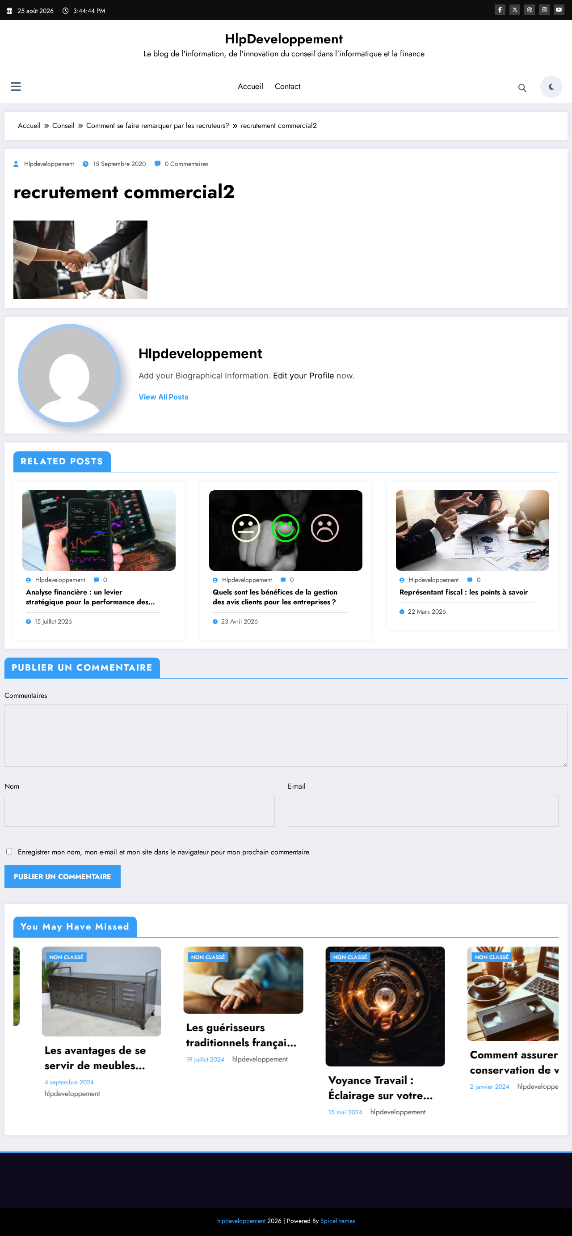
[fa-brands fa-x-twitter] (514, 9)
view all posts (164, 397)
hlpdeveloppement (49, 163)
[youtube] (559, 9)
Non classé (116, 957)
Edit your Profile (303, 375)
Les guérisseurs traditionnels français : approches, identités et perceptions (150, 1035)
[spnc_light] (551, 87)
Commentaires (25, 695)
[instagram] (544, 9)
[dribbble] (529, 9)
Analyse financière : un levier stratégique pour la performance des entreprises (87, 597)
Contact (287, 86)
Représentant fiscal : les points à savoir (464, 592)
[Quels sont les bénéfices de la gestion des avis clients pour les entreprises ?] (285, 530)
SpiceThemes (337, 1220)
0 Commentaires (187, 163)
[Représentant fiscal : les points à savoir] (472, 530)
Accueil (250, 86)
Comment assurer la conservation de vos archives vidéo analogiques (428, 1062)
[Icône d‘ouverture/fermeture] (15, 87)
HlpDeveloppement (284, 38)
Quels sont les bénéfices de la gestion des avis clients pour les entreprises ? (275, 597)
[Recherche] (522, 88)
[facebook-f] (500, 9)
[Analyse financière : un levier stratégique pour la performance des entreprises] (99, 530)
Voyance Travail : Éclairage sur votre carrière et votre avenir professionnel (287, 1088)
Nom (11, 786)
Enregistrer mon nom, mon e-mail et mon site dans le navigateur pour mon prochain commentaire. (164, 852)
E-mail (297, 786)
